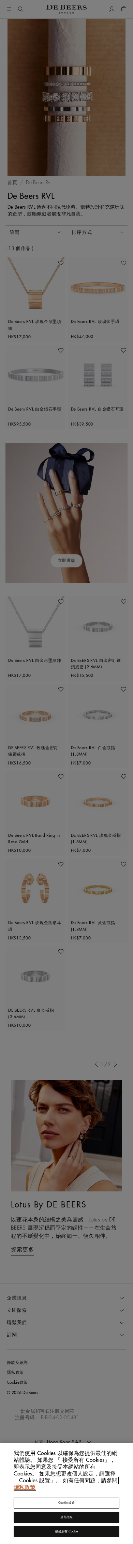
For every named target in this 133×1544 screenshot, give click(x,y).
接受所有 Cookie (66, 1531)
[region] (66, 1493)
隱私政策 (24, 1487)
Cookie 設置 (66, 1502)
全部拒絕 (66, 1517)
